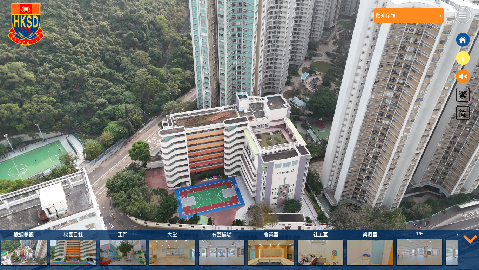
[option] (24, 248)
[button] (462, 14)
